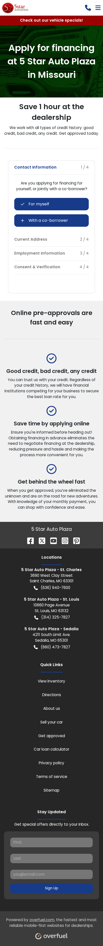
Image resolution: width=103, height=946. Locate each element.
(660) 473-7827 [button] (55, 647)
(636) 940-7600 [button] (55, 587)
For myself (38, 204)
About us (51, 708)
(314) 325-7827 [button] (55, 617)
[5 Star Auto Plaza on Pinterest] (74, 540)
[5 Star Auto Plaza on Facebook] (28, 540)
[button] (88, 8)
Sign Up (51, 888)
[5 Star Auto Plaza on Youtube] (51, 540)
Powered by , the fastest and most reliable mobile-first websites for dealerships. (51, 922)
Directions (51, 694)
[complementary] (88, 931)
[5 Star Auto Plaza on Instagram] (63, 540)
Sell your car (51, 722)
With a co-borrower (48, 220)
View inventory (51, 681)
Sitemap (52, 790)
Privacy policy (51, 763)
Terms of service (51, 776)
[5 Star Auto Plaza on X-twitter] (40, 540)
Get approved (51, 735)
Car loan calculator (51, 749)
